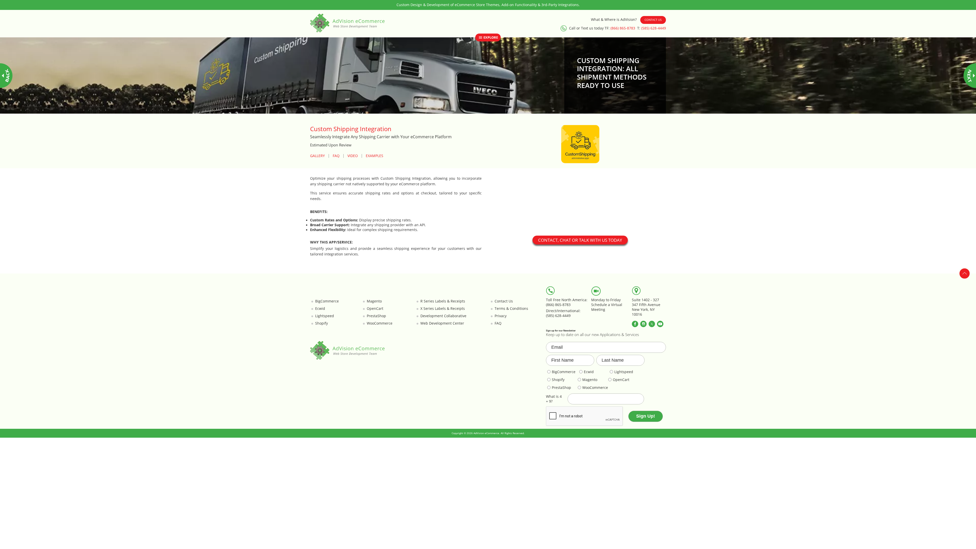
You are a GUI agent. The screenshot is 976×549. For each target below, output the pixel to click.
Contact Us (653, 20)
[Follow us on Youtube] (660, 324)
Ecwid (320, 308)
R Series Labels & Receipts (442, 301)
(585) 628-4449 (653, 28)
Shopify (321, 323)
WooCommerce (379, 323)
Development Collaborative (443, 316)
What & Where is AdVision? (614, 19)
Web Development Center (442, 323)
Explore (490, 37)
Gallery (317, 156)
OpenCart (375, 308)
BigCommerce (327, 301)
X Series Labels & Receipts (442, 308)
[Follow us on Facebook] (635, 324)
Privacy (501, 316)
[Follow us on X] (652, 324)
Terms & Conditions (511, 308)
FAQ (336, 156)
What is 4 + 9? (554, 399)
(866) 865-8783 (623, 28)
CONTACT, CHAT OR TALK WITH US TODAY (580, 240)
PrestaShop (376, 316)
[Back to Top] (964, 273)
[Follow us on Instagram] (643, 324)
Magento (374, 301)
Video (352, 156)
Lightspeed (324, 316)
